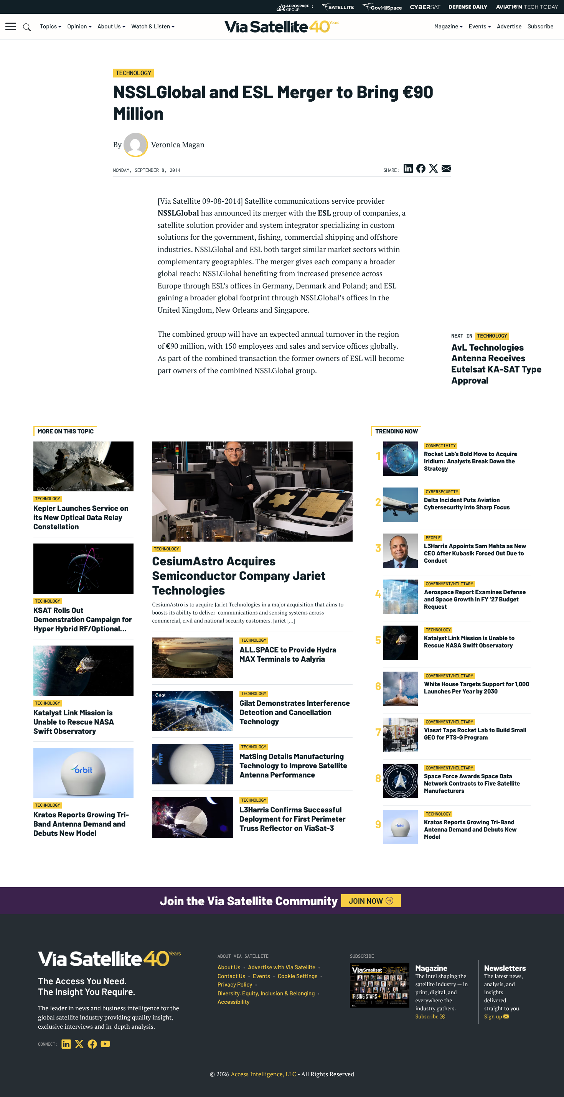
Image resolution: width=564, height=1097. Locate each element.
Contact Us (231, 976)
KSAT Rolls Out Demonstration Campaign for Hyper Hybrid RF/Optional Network (82, 619)
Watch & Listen (150, 26)
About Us (109, 26)
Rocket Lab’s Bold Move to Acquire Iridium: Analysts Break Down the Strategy (470, 461)
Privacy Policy (235, 984)
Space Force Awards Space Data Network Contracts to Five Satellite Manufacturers (472, 783)
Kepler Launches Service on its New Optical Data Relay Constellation (81, 517)
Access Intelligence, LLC (263, 1074)
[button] (11, 26)
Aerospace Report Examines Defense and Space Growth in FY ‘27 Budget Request (475, 599)
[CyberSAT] (425, 7)
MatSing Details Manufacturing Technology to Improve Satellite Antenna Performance (293, 765)
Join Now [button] (367, 900)
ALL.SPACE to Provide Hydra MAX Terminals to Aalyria (287, 654)
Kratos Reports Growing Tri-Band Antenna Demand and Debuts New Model (81, 823)
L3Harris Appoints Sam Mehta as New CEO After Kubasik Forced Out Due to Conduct (475, 553)
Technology (133, 73)
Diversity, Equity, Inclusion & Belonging (266, 993)
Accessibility (233, 1001)
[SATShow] (338, 7)
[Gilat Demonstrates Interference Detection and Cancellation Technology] (193, 710)
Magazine (446, 26)
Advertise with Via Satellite (281, 967)
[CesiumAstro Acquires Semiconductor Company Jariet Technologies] (252, 491)
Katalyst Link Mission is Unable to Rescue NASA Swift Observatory (73, 721)
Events (477, 26)
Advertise (509, 26)
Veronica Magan (177, 145)
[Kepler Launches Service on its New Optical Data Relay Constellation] (83, 466)
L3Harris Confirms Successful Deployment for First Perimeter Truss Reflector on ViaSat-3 (292, 818)
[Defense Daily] (468, 7)
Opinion (77, 26)
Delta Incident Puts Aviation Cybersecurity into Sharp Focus (467, 503)
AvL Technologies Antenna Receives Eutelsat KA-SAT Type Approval (496, 363)
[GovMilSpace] (382, 7)
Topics (48, 26)
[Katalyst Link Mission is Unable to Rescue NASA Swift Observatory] (83, 670)
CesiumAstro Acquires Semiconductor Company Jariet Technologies (239, 575)
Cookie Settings (298, 976)
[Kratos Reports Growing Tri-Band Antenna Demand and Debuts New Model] (83, 772)
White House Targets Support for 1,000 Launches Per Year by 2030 (476, 687)
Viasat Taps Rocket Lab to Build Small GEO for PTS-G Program (475, 733)
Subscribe (541, 26)
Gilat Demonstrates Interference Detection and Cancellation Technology (294, 712)
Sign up (493, 1016)
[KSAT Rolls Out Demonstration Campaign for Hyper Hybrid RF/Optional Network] (83, 568)
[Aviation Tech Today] (527, 7)
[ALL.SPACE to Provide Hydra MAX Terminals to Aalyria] (193, 657)
